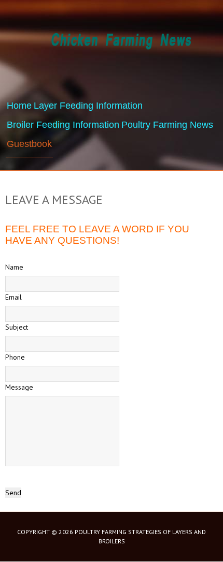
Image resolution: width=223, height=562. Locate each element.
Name (14, 267)
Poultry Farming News (167, 125)
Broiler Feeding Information (63, 125)
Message (19, 387)
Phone (15, 357)
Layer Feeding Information (88, 105)
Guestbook (29, 144)
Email (13, 297)
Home (19, 105)
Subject (16, 327)
